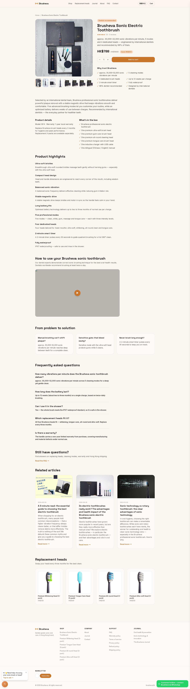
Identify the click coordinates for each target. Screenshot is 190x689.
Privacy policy (114, 643)
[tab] (38, 82)
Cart (151, 3)
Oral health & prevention (142, 632)
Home (37, 15)
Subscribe (45, 676)
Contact (115, 3)
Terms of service (115, 639)
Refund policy (114, 646)
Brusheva (43, 3)
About (102, 3)
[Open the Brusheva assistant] (5, 684)
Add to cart (133, 59)
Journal (94, 3)
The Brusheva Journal (142, 642)
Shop (70, 3)
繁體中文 (142, 3)
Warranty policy (114, 636)
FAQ (108, 3)
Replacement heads (82, 3)
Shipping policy (114, 650)
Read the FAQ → (42, 461)
